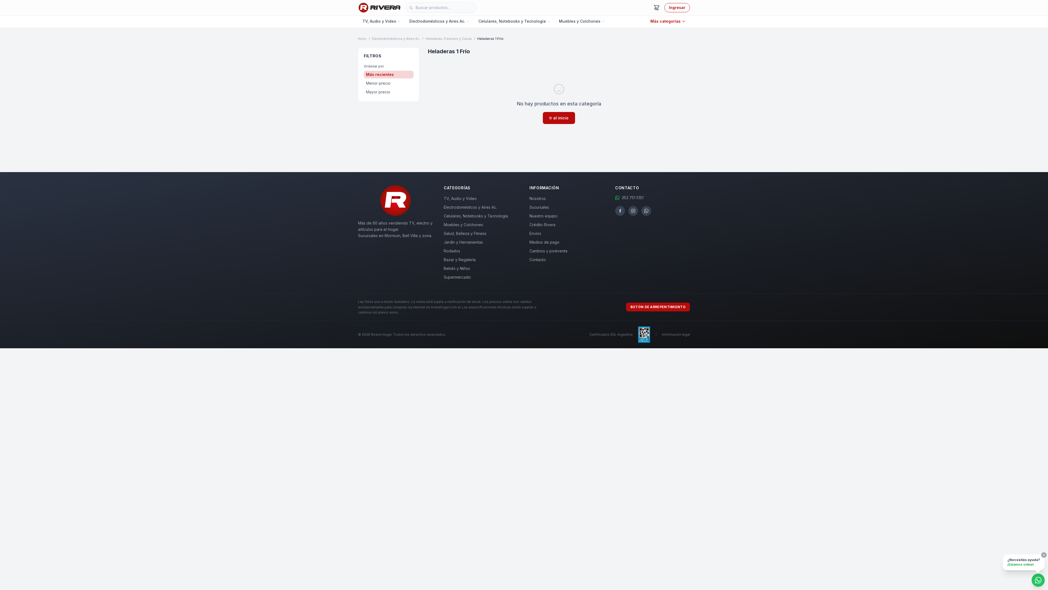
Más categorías (665, 21)
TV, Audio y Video (379, 21)
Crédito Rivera (542, 224)
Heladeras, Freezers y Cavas (448, 39)
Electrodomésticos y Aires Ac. (437, 21)
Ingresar (677, 7)
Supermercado (457, 277)
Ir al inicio (558, 118)
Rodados (452, 251)
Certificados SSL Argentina (611, 334)
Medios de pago (544, 242)
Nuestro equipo (543, 216)
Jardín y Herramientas (463, 242)
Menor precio (378, 83)
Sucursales (539, 207)
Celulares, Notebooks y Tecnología (512, 21)
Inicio (362, 39)
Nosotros (537, 198)
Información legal (676, 334)
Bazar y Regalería (460, 259)
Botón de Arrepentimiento (658, 307)
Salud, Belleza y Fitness (465, 233)
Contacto (537, 259)
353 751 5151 (633, 197)
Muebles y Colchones (579, 21)
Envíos (535, 233)
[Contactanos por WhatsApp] (1038, 580)
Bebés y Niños (457, 268)
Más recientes (380, 74)
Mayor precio (378, 92)
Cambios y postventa (548, 251)
